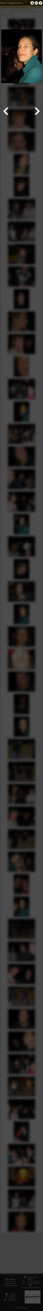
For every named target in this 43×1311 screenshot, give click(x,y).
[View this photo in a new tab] (36, 3)
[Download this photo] (32, 3)
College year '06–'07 (15, 3)
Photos (3, 3)
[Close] (40, 3)
